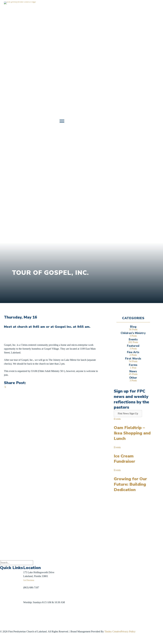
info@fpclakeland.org (34, 594)
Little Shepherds (10, 626)
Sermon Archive (8, 587)
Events (117, 419)
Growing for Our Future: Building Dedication (130, 484)
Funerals (4, 601)
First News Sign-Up (11, 622)
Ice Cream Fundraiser (124, 458)
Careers (4, 609)
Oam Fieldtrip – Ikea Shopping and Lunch (132, 433)
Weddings (5, 594)
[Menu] (62, 121)
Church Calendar (8, 579)
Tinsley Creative (112, 631)
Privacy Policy (128, 631)
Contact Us (5, 616)
